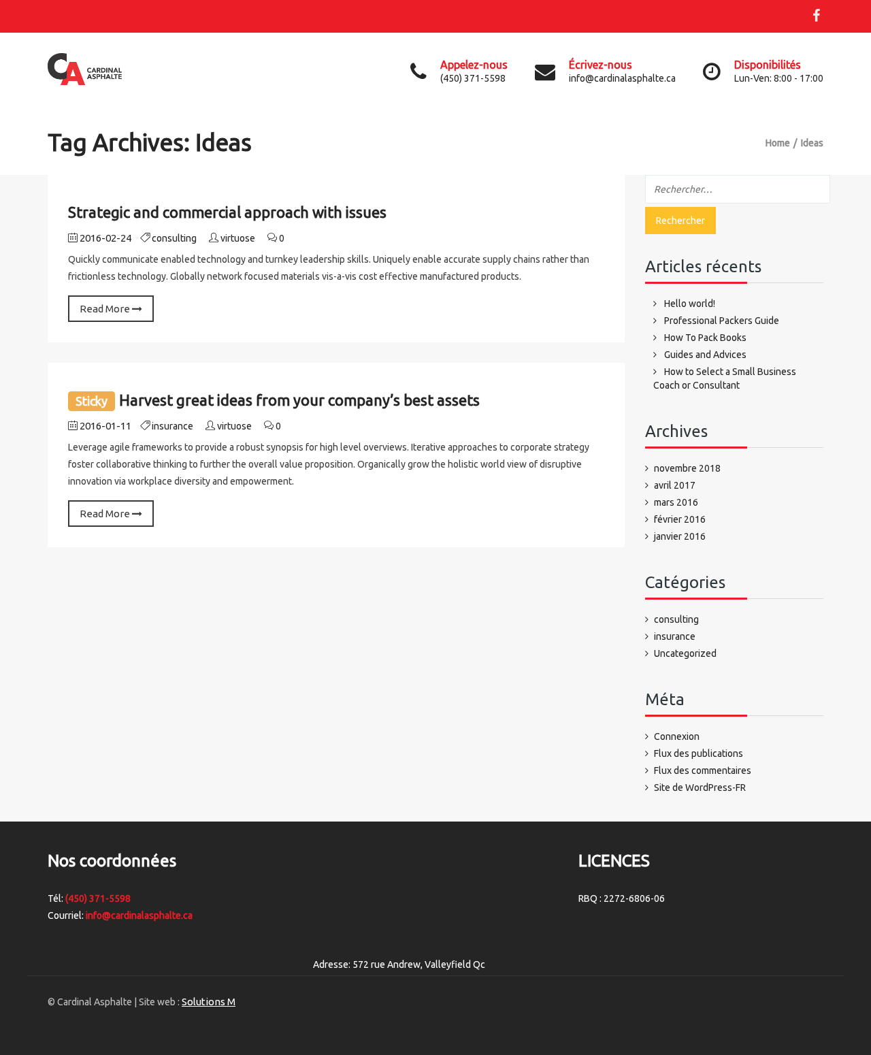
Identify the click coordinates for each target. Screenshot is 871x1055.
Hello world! (689, 303)
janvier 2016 (680, 536)
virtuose (237, 238)
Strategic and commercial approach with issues (227, 212)
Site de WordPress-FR (700, 787)
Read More (106, 308)
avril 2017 (674, 485)
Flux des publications (698, 753)
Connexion (677, 736)
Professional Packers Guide (721, 320)
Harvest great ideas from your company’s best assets (299, 399)
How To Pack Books (705, 337)
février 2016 (680, 519)
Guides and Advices (705, 354)
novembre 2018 (687, 468)
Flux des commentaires (702, 770)
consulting (174, 238)
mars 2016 (676, 502)
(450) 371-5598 (98, 898)
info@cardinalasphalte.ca (139, 915)
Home (778, 142)
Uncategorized (685, 653)
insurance (172, 426)
